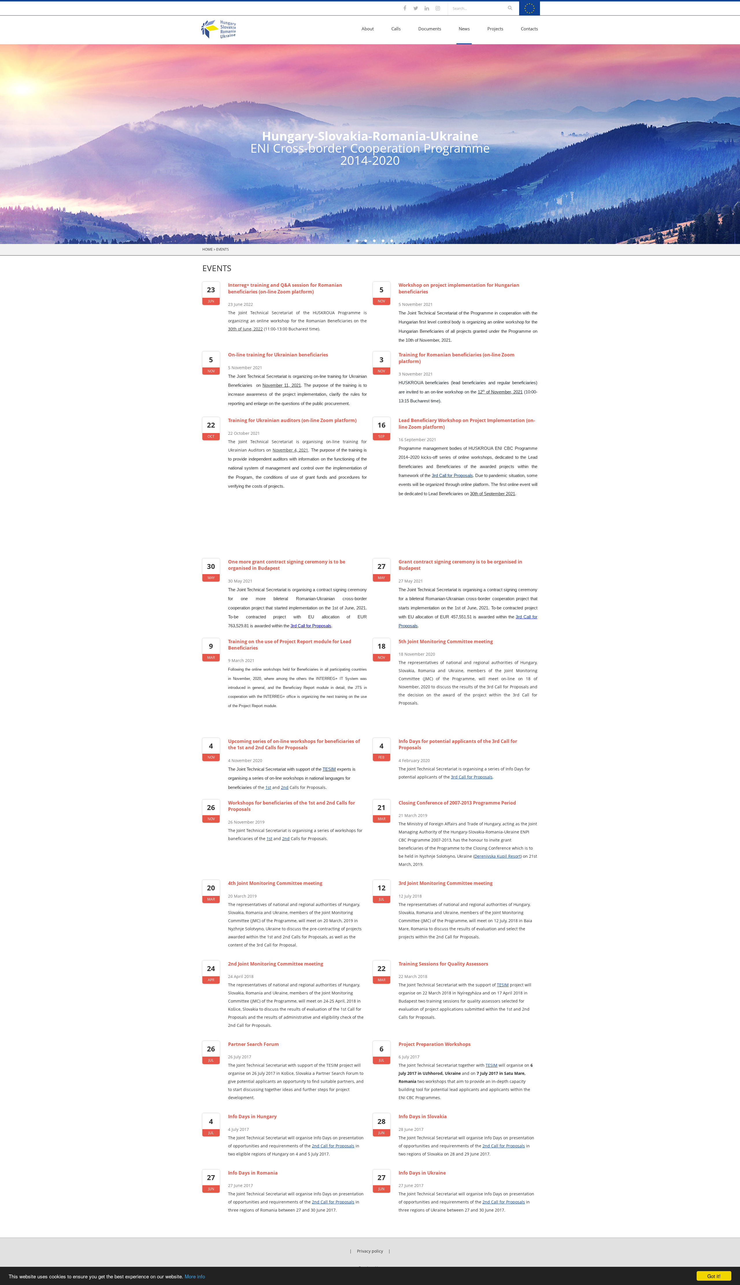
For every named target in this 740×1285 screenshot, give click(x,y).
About (368, 29)
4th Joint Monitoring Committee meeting (275, 883)
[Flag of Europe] (529, 13)
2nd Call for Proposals (333, 1146)
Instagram (437, 8)
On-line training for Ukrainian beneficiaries (278, 355)
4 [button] (374, 241)
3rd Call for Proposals (452, 475)
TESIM (503, 985)
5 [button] (383, 241)
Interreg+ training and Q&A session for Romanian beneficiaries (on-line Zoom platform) (285, 288)
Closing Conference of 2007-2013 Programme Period (457, 803)
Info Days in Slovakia (423, 1116)
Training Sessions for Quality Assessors (443, 964)
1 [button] (348, 241)
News (464, 29)
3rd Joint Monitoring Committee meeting (446, 883)
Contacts (529, 29)
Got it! (714, 1276)
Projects (495, 29)
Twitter (415, 8)
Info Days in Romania (253, 1173)
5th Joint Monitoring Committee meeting (446, 641)
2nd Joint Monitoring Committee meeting (275, 964)
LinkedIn (426, 8)
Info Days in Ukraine (422, 1173)
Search (510, 7)
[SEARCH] (510, 8)
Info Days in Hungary (252, 1116)
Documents (429, 29)
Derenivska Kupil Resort (497, 856)
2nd (284, 787)
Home (207, 249)
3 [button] (366, 241)
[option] (370, 144)
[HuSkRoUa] (218, 37)
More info (195, 1276)
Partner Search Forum (253, 1044)
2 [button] (357, 241)
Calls (396, 29)
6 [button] (392, 241)
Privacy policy (370, 1251)
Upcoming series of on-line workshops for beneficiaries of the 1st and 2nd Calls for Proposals (294, 744)
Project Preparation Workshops (435, 1044)
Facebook (404, 8)
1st (268, 787)
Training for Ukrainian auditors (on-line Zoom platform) (292, 420)
